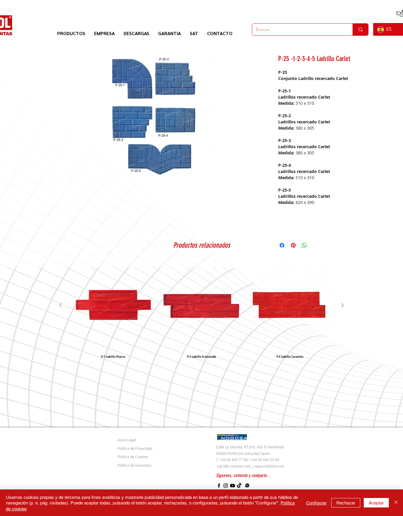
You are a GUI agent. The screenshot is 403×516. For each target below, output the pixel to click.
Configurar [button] (316, 502)
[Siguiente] (342, 305)
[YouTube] (232, 486)
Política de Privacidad (134, 448)
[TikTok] (239, 486)
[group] (201, 309)
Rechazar (345, 502)
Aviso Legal (126, 439)
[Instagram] (226, 486)
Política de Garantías (134, 465)
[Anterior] (60, 305)
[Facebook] (219, 486)
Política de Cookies (132, 456)
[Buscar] (360, 29)
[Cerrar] (395, 503)
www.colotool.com (269, 466)
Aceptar (376, 502)
